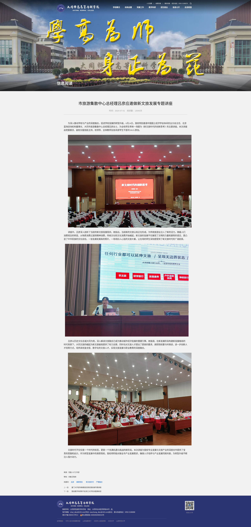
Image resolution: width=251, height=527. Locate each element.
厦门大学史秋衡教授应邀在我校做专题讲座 (86, 487)
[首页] (78, 6)
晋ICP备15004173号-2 (70, 515)
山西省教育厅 (87, 521)
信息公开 (176, 7)
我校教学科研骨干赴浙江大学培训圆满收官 (86, 491)
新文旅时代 (90, 482)
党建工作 (140, 7)
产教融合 (99, 482)
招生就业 (164, 7)
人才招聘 (149, 3)
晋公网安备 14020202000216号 (93, 515)
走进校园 (188, 7)
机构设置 (128, 7)
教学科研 (152, 7)
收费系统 (158, 3)
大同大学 (111, 521)
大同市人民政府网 (100, 521)
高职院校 (79, 482)
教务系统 (167, 3)
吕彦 (72, 482)
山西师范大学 (120, 521)
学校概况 (116, 7)
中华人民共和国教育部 (73, 521)
